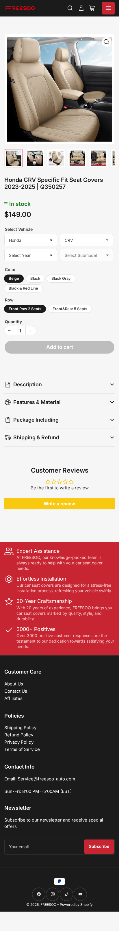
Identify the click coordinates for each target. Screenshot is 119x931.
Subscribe (99, 846)
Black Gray (61, 278)
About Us (13, 684)
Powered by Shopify (76, 904)
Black (35, 278)
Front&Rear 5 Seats (70, 308)
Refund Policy (18, 735)
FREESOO (48, 904)
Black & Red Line (23, 288)
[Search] (70, 8)
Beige (14, 278)
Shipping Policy (20, 727)
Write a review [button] (59, 503)
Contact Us (15, 691)
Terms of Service (22, 749)
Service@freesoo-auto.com (46, 779)
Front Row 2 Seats (25, 308)
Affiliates (13, 698)
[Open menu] (108, 8)
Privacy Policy (19, 742)
